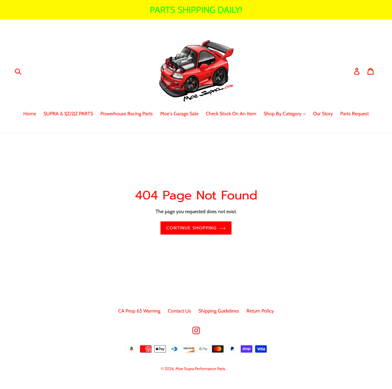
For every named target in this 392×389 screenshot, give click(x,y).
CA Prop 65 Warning (139, 311)
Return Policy (260, 311)
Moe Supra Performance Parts (200, 368)
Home (29, 114)
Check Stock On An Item (231, 114)
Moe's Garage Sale (179, 114)
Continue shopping (191, 228)
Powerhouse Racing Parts (126, 114)
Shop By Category (283, 114)
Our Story (323, 114)
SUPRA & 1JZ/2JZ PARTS (68, 114)
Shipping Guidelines (218, 311)
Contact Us (179, 311)
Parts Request (354, 114)
